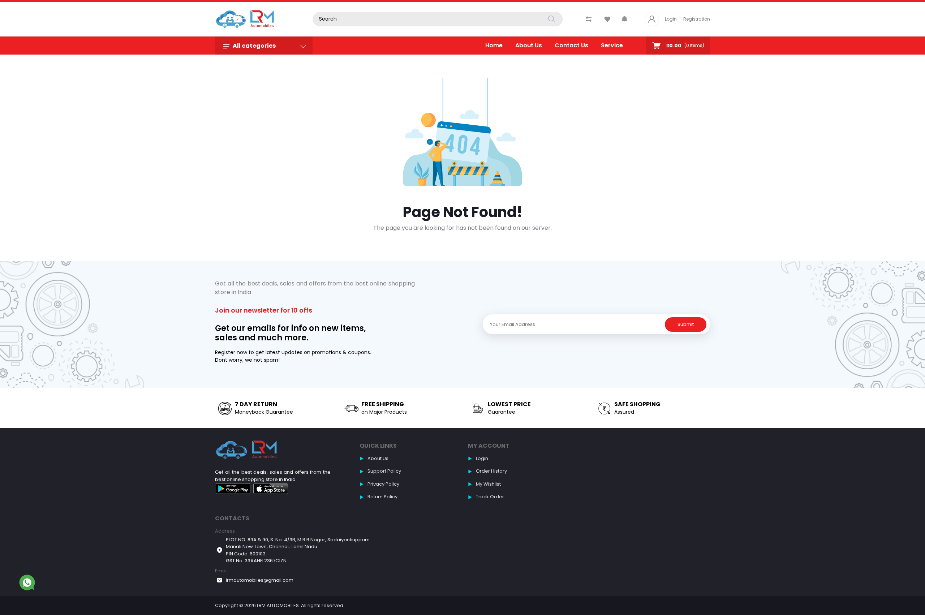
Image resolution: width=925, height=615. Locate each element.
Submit (685, 324)
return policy (382, 496)
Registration (696, 19)
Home (494, 45)
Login (671, 19)
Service (612, 45)
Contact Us (571, 45)
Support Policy (384, 471)
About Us (528, 45)
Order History (491, 471)
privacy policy (383, 484)
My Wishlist (488, 484)
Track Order (490, 496)
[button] (624, 19)
